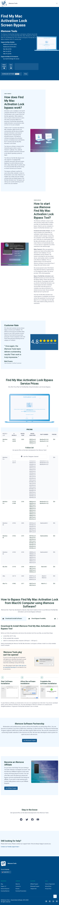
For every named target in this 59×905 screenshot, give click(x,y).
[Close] (47, 446)
